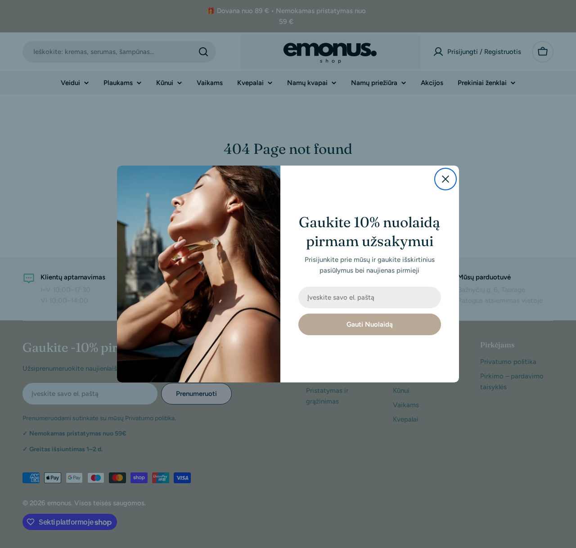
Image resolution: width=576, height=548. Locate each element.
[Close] (445, 179)
